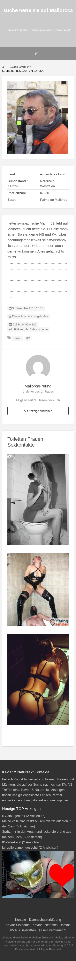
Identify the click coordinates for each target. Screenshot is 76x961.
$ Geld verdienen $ (52, 930)
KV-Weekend (11, 842)
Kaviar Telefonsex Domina (52, 925)
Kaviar (17, 338)
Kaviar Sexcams (18, 925)
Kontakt (20, 920)
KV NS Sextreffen (23, 930)
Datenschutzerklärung (45, 920)
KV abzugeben (12, 816)
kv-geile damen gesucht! (20, 847)
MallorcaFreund (38, 386)
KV (28, 338)
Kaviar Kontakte (18, 29)
